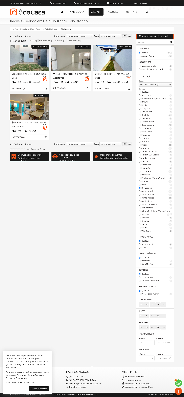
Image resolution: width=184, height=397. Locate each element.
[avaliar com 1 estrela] (11, 149)
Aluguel (113, 12)
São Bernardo (156, 208)
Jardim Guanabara (156, 155)
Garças (156, 138)
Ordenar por (59, 36)
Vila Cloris (156, 231)
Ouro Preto (156, 171)
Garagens (144, 323)
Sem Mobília (156, 264)
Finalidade (144, 49)
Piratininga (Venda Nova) (156, 178)
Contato (132, 12)
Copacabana (156, 125)
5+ (164, 304)
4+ (158, 304)
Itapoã (156, 145)
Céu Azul (156, 118)
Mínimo (142, 339)
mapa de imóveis (133, 380)
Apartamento (156, 244)
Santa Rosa (156, 201)
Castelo (156, 115)
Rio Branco (156, 188)
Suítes (142, 311)
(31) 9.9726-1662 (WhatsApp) (82, 380)
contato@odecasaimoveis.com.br (85, 384)
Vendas (95, 12)
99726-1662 (59, 3)
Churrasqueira (156, 277)
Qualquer (145, 92)
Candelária (156, 112)
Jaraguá (156, 148)
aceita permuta (156, 66)
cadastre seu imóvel (134, 377)
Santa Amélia (156, 191)
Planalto (156, 181)
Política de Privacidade (89, 395)
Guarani (156, 142)
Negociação (145, 62)
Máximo (159, 339)
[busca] (147, 12)
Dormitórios (145, 300)
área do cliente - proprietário (139, 387)
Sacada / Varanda (156, 281)
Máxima (159, 354)
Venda (156, 53)
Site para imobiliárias (156, 395)
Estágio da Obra (147, 287)
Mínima (142, 354)
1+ (141, 304)
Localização (145, 76)
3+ (152, 304)
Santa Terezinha (156, 205)
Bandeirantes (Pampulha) (156, 99)
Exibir (96, 36)
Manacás (156, 168)
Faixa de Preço (146, 334)
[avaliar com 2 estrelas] (14, 149)
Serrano (156, 218)
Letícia (156, 161)
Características (147, 253)
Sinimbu (156, 221)
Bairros (142, 89)
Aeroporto (156, 95)
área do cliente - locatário (137, 384)
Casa (156, 248)
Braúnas (156, 102)
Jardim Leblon (156, 158)
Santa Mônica (156, 198)
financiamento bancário (156, 69)
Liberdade (156, 165)
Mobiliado (156, 261)
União (156, 228)
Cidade (141, 81)
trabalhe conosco (77, 387)
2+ (147, 304)
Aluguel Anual (156, 56)
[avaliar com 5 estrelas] (23, 149)
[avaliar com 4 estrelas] (20, 149)
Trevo (156, 224)
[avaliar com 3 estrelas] (17, 149)
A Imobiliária (77, 12)
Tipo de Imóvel (146, 237)
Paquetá (156, 175)
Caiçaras (156, 109)
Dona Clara (156, 132)
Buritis (156, 105)
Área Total (144, 349)
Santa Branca (156, 195)
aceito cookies (40, 389)
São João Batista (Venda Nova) (156, 211)
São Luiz (155, 214)
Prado (156, 185)
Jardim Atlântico (156, 152)
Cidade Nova (156, 122)
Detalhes (143, 270)
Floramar (156, 135)
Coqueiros (156, 128)
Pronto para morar (156, 294)
